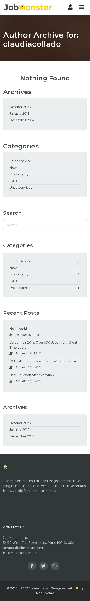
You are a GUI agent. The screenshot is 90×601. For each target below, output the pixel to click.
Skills (13, 181)
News (13, 168)
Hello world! (18, 329)
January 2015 (19, 114)
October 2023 (20, 107)
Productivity (18, 174)
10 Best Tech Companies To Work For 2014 (42, 361)
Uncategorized (21, 188)
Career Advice (20, 161)
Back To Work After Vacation (31, 375)
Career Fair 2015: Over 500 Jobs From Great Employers (43, 345)
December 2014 (22, 120)
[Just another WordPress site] (27, 7)
